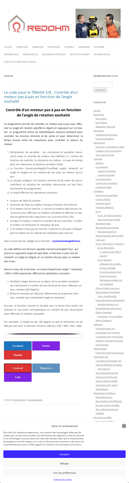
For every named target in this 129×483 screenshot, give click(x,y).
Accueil (8, 47)
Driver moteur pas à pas (107, 288)
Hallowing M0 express (106, 134)
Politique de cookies (63, 479)
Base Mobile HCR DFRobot (109, 401)
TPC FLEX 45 (104, 368)
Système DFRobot (105, 207)
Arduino (100, 163)
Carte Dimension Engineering (110, 300)
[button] (124, 426)
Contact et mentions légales (20, 61)
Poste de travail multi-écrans (110, 352)
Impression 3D (30, 54)
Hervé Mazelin (35, 399)
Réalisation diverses (105, 126)
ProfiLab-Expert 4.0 (105, 328)
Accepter (65, 454)
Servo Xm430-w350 (107, 296)
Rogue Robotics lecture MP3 (110, 235)
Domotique (54, 47)
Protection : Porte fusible (110, 316)
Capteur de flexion (107, 171)
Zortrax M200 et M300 (107, 381)
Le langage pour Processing (109, 336)
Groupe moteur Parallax (108, 405)
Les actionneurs (103, 179)
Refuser (64, 463)
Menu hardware (104, 320)
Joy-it (98, 211)
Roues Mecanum (104, 397)
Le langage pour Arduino (108, 332)
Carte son (100, 239)
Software (99, 47)
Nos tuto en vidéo (80, 54)
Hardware (84, 47)
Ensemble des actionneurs (109, 308)
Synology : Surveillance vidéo (110, 146)
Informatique (11, 54)
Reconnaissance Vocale (107, 227)
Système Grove (103, 203)
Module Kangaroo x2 (108, 304)
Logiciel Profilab (103, 187)
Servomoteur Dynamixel (108, 292)
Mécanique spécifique (54, 54)
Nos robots (101, 118)
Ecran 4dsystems (106, 247)
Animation (37, 47)
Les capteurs (102, 167)
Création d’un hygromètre (108, 150)
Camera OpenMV (106, 175)
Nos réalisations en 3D (107, 372)
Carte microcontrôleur (107, 195)
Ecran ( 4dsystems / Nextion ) (110, 243)
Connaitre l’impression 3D (108, 360)
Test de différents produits (109, 364)
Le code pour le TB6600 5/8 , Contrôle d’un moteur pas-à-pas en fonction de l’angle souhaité (41, 97)
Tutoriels (69, 47)
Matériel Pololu (103, 223)
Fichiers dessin (102, 54)
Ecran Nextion (105, 259)
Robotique (22, 47)
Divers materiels (104, 312)
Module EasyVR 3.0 (107, 231)
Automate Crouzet (105, 154)
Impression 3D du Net (106, 377)
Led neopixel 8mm (105, 138)
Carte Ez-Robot (103, 199)
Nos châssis (101, 122)
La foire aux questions (107, 183)
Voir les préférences (64, 472)
